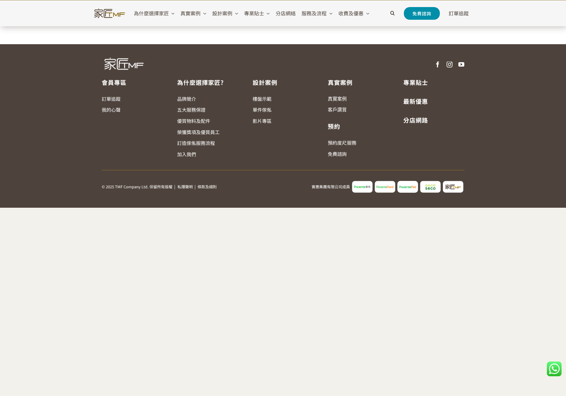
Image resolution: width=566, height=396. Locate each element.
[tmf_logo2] (453, 183)
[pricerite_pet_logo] (407, 183)
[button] (392, 13)
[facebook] (438, 64)
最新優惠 (415, 101)
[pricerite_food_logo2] (385, 183)
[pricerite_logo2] (362, 183)
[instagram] (450, 64)
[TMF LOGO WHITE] (124, 55)
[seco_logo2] (430, 183)
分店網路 (415, 120)
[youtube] (461, 64)
